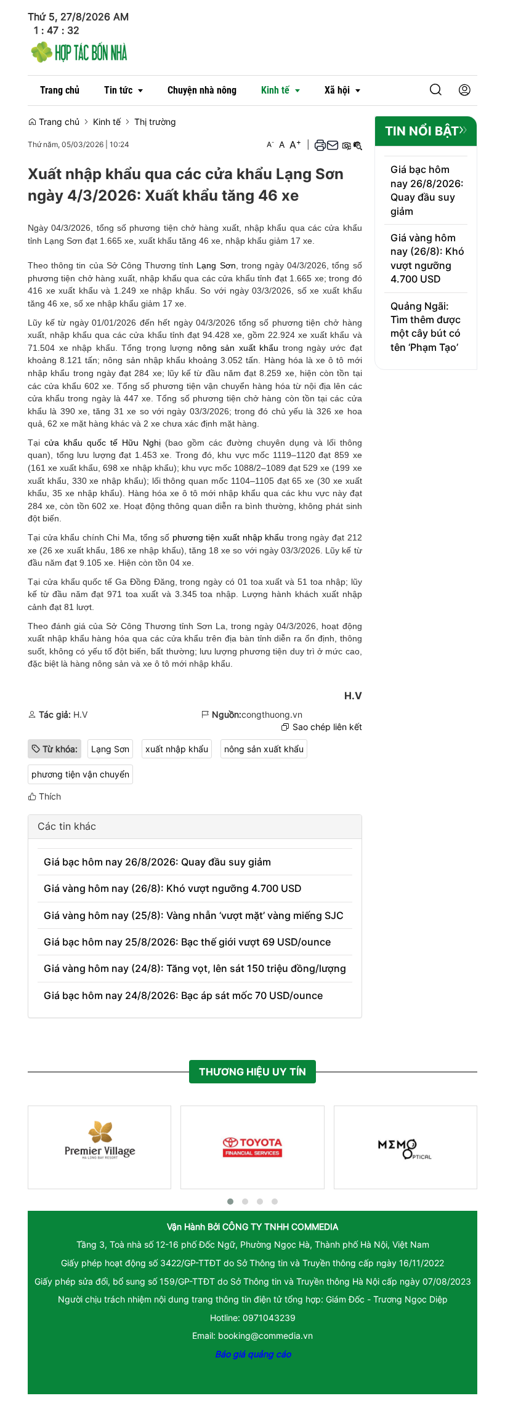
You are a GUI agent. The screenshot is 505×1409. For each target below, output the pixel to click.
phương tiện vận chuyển (80, 774)
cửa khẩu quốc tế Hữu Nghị (102, 443)
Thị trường (155, 121)
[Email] (332, 144)
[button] (416, 91)
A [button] (270, 144)
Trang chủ (57, 121)
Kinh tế (107, 121)
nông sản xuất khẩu (238, 348)
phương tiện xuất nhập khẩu (228, 537)
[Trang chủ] (79, 50)
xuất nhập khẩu (176, 749)
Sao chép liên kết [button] (327, 726)
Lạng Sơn (215, 265)
